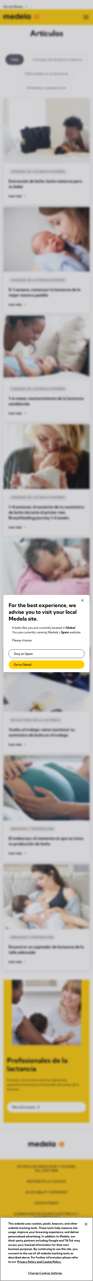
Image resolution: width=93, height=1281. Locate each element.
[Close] (86, 1224)
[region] (46, 1249)
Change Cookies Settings (45, 1273)
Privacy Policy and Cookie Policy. (39, 1261)
